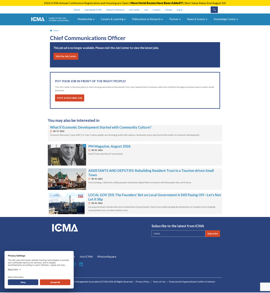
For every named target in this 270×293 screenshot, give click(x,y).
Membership (85, 19)
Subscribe (213, 233)
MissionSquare (106, 256)
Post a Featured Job (69, 98)
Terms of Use (159, 281)
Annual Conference (115, 9)
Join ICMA (86, 256)
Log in (179, 9)
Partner (173, 19)
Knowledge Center (225, 19)
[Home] (51, 19)
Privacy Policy (142, 281)
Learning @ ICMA (93, 9)
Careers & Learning (112, 19)
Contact (156, 9)
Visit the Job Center (66, 56)
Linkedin (81, 264)
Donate (168, 9)
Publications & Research (146, 19)
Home (55, 30)
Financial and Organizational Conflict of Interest (192, 281)
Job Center (134, 9)
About (77, 9)
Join (146, 9)
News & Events (196, 19)
